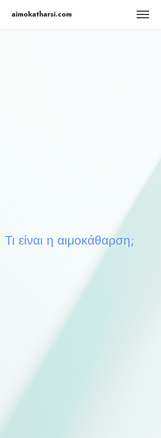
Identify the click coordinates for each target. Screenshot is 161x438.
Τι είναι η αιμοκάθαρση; (70, 240)
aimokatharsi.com (42, 14)
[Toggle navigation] (143, 14)
